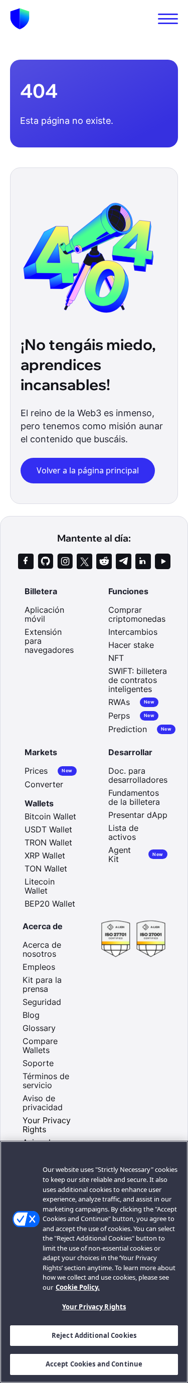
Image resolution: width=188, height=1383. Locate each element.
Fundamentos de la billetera (134, 797)
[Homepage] (20, 19)
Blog (31, 1014)
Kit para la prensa (42, 984)
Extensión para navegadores (49, 640)
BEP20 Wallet (50, 903)
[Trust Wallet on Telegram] (123, 561)
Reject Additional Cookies (94, 1335)
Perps (131, 716)
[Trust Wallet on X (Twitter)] (84, 561)
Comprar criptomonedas (136, 614)
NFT (116, 657)
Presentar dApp (137, 814)
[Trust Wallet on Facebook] (26, 561)
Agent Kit (135, 854)
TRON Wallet (48, 842)
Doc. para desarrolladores (137, 775)
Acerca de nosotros (42, 949)
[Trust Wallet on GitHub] (45, 561)
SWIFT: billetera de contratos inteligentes (137, 680)
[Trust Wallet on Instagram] (65, 561)
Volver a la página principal (88, 470)
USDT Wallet (48, 829)
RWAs (131, 702)
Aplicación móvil (44, 614)
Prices (48, 771)
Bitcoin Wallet (50, 816)
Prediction (139, 729)
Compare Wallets (40, 1045)
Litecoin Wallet (40, 886)
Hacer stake (131, 644)
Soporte (38, 1063)
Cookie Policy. (78, 1287)
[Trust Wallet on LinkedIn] (143, 561)
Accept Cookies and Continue (94, 1363)
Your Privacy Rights (94, 1306)
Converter (44, 784)
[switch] (168, 19)
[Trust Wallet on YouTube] (162, 561)
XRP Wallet (45, 855)
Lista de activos (123, 832)
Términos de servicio (46, 1081)
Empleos (39, 966)
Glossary (39, 1027)
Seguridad (42, 1001)
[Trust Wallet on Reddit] (104, 561)
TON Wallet (46, 868)
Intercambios (132, 631)
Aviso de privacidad (43, 1103)
